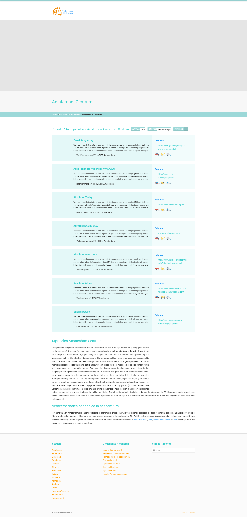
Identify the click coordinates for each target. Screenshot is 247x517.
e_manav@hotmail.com (169, 233)
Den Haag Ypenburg (61, 491)
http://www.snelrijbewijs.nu (170, 320)
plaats (192, 513)
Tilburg (55, 474)
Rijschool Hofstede (111, 464)
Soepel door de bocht (112, 450)
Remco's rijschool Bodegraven (116, 457)
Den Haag (56, 457)
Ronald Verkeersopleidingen (115, 474)
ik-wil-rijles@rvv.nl (166, 177)
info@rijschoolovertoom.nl (170, 263)
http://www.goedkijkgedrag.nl (171, 145)
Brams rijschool (110, 460)
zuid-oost (143, 420)
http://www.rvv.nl (165, 174)
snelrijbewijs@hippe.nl (168, 323)
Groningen (56, 460)
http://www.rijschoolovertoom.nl (172, 260)
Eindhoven (56, 470)
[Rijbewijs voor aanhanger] (168, 154)
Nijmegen (56, 481)
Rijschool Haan (109, 470)
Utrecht (55, 464)
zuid (175, 420)
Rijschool (63, 115)
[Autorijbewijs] (157, 154)
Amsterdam (74, 115)
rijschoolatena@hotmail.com (171, 292)
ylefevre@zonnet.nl (167, 149)
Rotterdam (57, 453)
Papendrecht (58, 498)
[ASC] (186, 129)
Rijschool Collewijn (111, 467)
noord (167, 420)
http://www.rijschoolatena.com (172, 288)
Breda (54, 488)
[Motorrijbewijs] (163, 154)
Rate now (159, 141)
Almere (55, 467)
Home (54, 115)
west (150, 420)
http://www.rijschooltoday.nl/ (171, 204)
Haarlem (56, 477)
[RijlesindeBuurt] (64, 11)
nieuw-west (159, 420)
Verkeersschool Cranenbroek (116, 453)
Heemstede (57, 494)
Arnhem (55, 484)
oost (136, 420)
